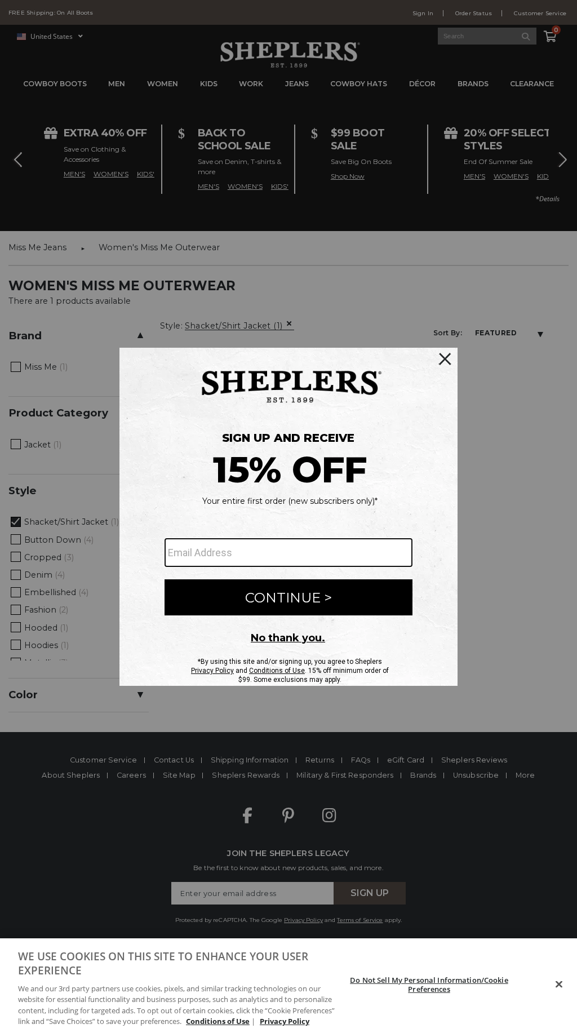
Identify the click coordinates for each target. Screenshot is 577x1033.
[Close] (559, 984)
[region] (288, 985)
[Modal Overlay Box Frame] (288, 517)
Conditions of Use (218, 1021)
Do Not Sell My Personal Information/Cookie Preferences (429, 984)
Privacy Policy (284, 1021)
